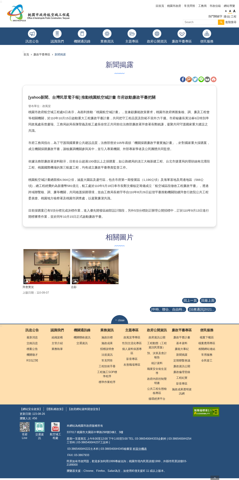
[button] (46, 266)
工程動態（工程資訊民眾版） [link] (157, 345)
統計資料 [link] (157, 363)
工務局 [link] (202, 5)
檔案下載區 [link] (207, 337)
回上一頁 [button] (190, 300)
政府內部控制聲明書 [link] (157, 381)
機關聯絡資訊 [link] (82, 337)
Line (201, 79)
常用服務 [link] (206, 354)
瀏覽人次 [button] (25, 418)
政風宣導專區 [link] (132, 337)
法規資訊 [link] (107, 354)
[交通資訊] (40, 427)
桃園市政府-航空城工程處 (39, 14)
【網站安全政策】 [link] (31, 409)
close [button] (121, 320)
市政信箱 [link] (215, 5)
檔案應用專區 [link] (206, 343)
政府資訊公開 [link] (157, 337)
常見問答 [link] (189, 5)
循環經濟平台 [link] (157, 398)
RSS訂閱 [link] (32, 360)
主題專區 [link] (132, 41)
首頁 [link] (26, 54)
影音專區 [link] (132, 358)
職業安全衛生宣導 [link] (157, 371)
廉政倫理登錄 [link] (181, 372)
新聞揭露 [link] (60, 54)
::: (1, 325)
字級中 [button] (230, 11)
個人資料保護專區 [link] (132, 351)
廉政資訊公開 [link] (181, 366)
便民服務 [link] (206, 41)
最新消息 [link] (32, 337)
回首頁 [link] (160, 5)
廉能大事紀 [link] (182, 348)
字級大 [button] (234, 11)
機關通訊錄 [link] (82, 41)
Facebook (183, 79)
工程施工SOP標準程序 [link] (107, 374)
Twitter (195, 79)
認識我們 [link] (57, 41)
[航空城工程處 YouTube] (55, 427)
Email (207, 79)
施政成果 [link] (107, 343)
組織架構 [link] (57, 337)
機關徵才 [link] (32, 354)
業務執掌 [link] (57, 348)
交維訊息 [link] (32, 343)
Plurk (189, 79)
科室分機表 (140, 448)
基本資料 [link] (181, 343)
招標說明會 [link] (107, 348)
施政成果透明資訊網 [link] (182, 391)
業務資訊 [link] (107, 41)
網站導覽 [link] (229, 5)
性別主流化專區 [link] (132, 343)
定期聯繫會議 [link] (181, 360)
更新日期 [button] (25, 413)
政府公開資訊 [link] (157, 41)
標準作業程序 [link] (107, 382)
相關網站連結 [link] (206, 348)
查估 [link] (226, 16)
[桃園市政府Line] (25, 427)
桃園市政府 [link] (174, 5)
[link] (206, 412)
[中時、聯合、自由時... (168, 309)
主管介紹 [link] (57, 343)
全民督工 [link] (206, 360)
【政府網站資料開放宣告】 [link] (84, 409)
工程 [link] (233, 16)
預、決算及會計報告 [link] (157, 355)
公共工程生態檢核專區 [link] (157, 390)
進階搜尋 (230, 22)
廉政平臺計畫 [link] (181, 337)
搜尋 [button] (221, 22)
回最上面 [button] (208, 300)
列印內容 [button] (213, 79)
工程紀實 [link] (181, 377)
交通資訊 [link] (82, 343)
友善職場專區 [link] (132, 364)
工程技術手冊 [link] (107, 366)
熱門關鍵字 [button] (215, 16)
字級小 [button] (226, 11)
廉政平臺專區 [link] (182, 41)
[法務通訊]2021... (202, 309)
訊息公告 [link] (32, 41)
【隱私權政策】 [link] (55, 409)
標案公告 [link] (32, 348)
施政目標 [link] (107, 337)
